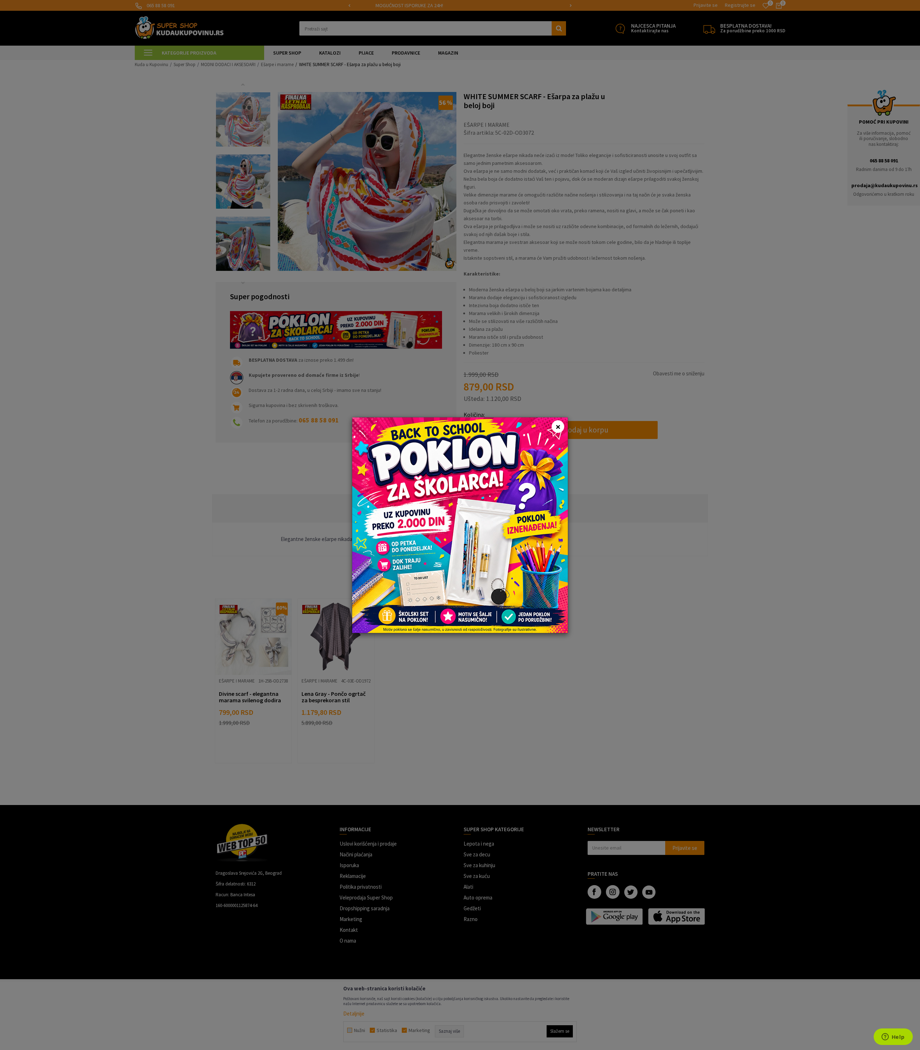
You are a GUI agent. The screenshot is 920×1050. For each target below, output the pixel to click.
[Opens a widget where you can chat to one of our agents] (893, 1037)
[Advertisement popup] (460, 524)
